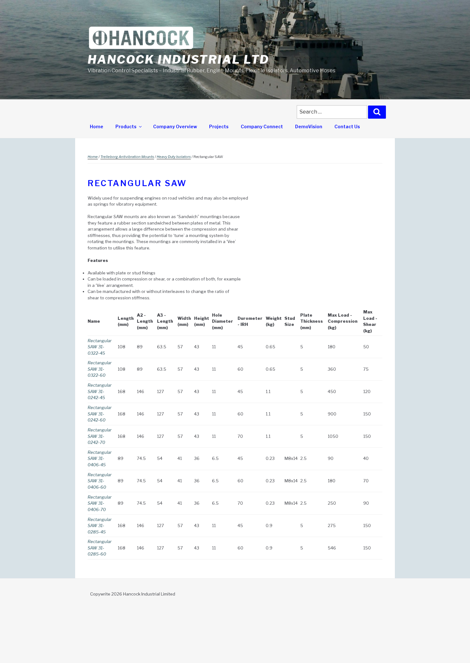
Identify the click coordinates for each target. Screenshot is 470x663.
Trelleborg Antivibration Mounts (127, 156)
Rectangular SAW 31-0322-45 (100, 347)
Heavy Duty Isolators (174, 156)
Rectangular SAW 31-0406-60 (100, 481)
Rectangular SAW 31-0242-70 (100, 436)
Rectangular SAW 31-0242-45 (100, 391)
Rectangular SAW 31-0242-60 (100, 413)
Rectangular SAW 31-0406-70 (100, 503)
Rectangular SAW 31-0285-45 (100, 525)
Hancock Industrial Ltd (178, 59)
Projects (219, 126)
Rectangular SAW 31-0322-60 (100, 369)
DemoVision (308, 126)
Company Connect (262, 126)
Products (126, 126)
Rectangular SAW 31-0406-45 (100, 458)
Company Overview (175, 126)
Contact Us (347, 126)
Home (96, 126)
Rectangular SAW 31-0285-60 (100, 547)
